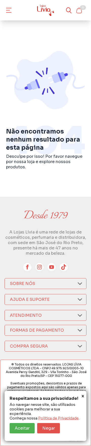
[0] (79, 10)
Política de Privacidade (58, 418)
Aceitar (22, 428)
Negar (48, 428)
